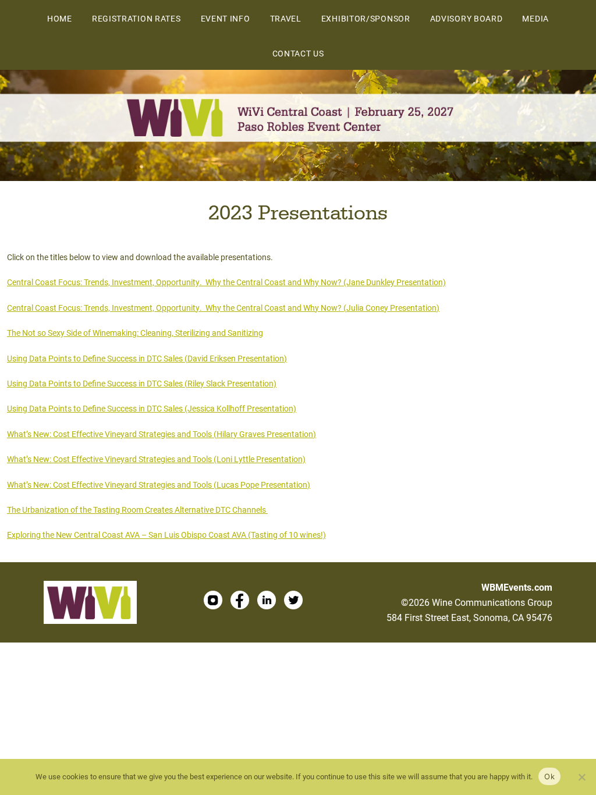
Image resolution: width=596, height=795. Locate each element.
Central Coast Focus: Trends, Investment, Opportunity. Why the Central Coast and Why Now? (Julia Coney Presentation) (223, 307)
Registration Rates (136, 18)
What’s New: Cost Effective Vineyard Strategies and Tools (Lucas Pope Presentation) (158, 484)
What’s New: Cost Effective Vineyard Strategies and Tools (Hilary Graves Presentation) (161, 433)
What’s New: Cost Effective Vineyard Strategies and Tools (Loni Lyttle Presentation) (156, 458)
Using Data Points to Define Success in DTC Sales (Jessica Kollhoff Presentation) (151, 408)
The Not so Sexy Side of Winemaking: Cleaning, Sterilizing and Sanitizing (135, 332)
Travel (285, 18)
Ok (549, 776)
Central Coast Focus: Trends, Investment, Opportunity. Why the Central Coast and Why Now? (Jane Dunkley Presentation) (226, 282)
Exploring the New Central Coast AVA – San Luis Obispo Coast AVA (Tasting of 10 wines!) (166, 534)
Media (535, 18)
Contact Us (298, 53)
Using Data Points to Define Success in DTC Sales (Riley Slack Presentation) (141, 383)
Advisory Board (466, 18)
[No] (581, 777)
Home (59, 18)
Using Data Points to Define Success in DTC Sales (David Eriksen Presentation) (147, 358)
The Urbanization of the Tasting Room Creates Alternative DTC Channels (137, 509)
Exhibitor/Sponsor (365, 18)
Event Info (225, 18)
